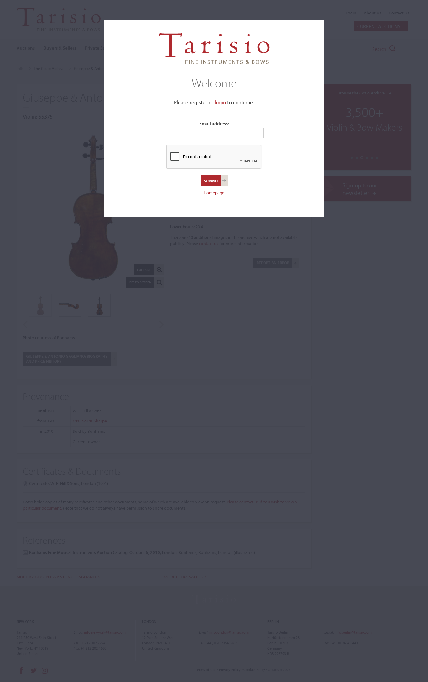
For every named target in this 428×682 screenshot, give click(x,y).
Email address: (214, 123)
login (220, 102)
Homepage (214, 193)
